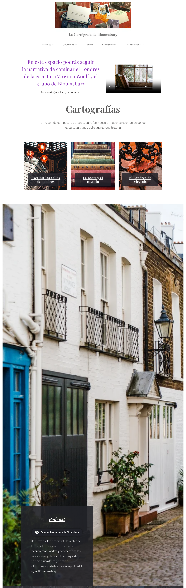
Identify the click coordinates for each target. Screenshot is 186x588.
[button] (52, 45)
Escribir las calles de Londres (45, 180)
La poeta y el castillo (93, 180)
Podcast (89, 44)
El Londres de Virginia (140, 180)
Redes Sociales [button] (109, 44)
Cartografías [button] (68, 44)
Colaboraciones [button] (134, 44)
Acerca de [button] (46, 44)
